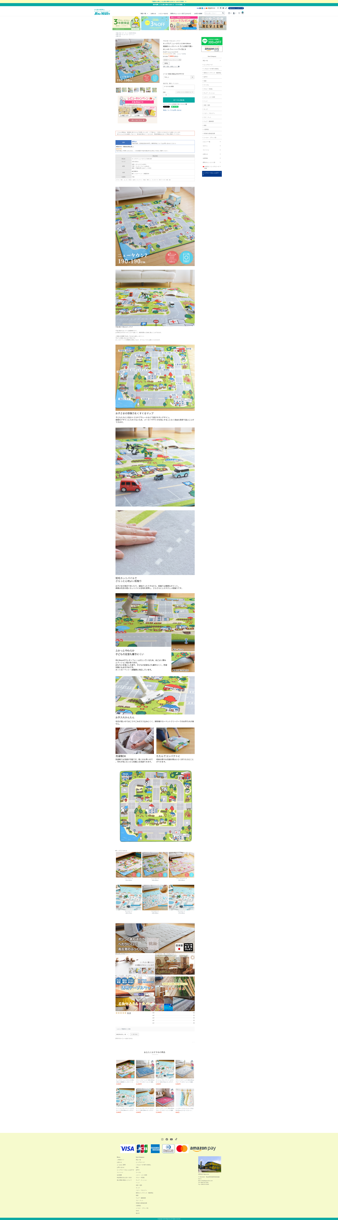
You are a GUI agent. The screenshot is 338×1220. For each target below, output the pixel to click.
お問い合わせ (120, 1167)
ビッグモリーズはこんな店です (211, 173)
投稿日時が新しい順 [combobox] (121, 1034)
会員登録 (205, 158)
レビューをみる (163, 13)
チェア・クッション (209, 93)
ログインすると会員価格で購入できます (174, 104)
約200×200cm (132, 33)
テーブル (206, 85)
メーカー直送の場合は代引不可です (173, 74)
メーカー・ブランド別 (210, 137)
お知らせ (153, 13)
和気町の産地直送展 (209, 133)
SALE (137, 1210)
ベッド (206, 101)
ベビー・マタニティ (209, 113)
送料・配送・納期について (170, 66)
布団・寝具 (207, 105)
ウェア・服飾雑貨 (209, 121)
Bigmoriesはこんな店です (235, 8)
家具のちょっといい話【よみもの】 (181, 13)
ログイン (205, 146)
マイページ (206, 150)
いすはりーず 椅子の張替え (211, 68)
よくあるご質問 (121, 1164)
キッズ (123, 34)
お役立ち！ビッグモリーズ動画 (211, 167)
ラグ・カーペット (130, 34)
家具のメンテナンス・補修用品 (212, 72)
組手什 (206, 77)
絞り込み (135, 1034)
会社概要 (119, 1175)
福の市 (138, 1213)
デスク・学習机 (208, 89)
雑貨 (205, 125)
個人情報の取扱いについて (124, 1180)
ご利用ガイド (120, 1159)
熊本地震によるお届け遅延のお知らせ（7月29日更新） (168, 4)
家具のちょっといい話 (209, 162)
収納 (205, 81)
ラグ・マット (125, 33)
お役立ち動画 (198, 13)
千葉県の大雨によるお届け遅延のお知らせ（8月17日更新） (168, 1)
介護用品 (206, 129)
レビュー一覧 (206, 141)
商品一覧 (143, 13)
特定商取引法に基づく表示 (124, 1177)
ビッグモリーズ (208, 64)
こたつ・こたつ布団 (209, 97)
